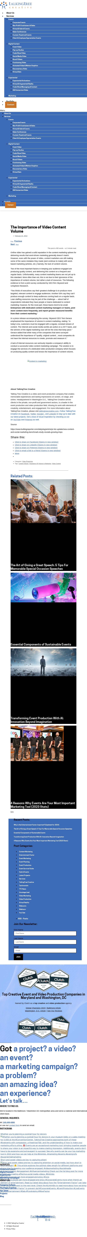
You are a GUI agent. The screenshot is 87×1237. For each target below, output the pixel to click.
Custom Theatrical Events (22, 35)
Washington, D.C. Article (35, 1011)
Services (10, 16)
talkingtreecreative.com (49, 411)
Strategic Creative (8, 1188)
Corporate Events (19, 22)
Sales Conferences (19, 32)
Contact (10, 105)
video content (56, 463)
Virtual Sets (17, 72)
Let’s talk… (14, 1101)
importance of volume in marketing (40, 463)
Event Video (17, 47)
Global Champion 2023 (35, 1008)
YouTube (17, 420)
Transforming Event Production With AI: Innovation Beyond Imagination (39, 837)
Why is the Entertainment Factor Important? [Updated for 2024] (36, 825)
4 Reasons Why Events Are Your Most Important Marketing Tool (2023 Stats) (41, 841)
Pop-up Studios (18, 50)
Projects (3, 1194)
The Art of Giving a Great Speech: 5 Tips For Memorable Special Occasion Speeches (43, 829)
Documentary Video (20, 69)
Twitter (33, 414)
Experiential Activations (21, 81)
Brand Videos (17, 59)
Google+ (40, 414)
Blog (2, 1197)
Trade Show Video (19, 53)
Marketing (12, 96)
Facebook (25, 414)
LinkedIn (52, 414)
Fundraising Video (19, 62)
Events (11, 19)
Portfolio (7, 202)
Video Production (27, 461)
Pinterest (28, 420)
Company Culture (7, 1185)
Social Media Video (19, 56)
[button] (43, 110)
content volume (23, 463)
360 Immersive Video (20, 90)
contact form (14, 1125)
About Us (10, 13)
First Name (18, 930)
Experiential (12, 78)
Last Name (18, 938)
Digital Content (14, 44)
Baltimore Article (54, 1008)
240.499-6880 (9, 1122)
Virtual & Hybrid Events (21, 29)
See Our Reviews (54, 1011)
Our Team (4, 1191)
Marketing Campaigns (9, 1178)
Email (16, 947)
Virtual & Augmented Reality (23, 84)
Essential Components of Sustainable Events (41, 644)
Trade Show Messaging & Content (25, 87)
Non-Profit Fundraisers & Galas (24, 26)
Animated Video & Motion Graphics (25, 66)
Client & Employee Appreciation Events (27, 38)
